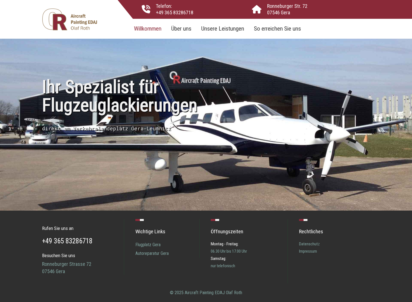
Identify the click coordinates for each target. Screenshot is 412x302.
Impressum (308, 251)
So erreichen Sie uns (277, 28)
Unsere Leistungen (222, 28)
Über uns (181, 28)
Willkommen (147, 28)
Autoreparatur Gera (152, 253)
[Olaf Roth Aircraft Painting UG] (69, 18)
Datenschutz (309, 243)
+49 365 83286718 (174, 12)
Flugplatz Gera (148, 244)
